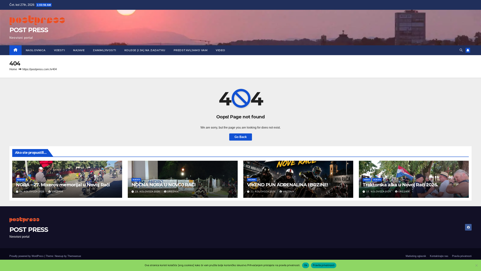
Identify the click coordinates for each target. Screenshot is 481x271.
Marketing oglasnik (416, 256)
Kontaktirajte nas (439, 256)
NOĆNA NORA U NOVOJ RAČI (163, 184)
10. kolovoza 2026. (379, 191)
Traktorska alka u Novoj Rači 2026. (400, 184)
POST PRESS (28, 30)
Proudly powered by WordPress (26, 256)
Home (13, 69)
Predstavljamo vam (191, 50)
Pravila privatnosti (462, 256)
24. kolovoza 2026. (33, 191)
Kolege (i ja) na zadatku (144, 50)
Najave (79, 50)
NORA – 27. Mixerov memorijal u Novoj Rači (63, 184)
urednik (57, 191)
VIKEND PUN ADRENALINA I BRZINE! (287, 184)
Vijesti (59, 50)
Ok (305, 265)
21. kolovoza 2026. (264, 191)
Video (220, 50)
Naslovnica (36, 50)
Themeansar (74, 256)
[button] (461, 50)
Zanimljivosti (104, 50)
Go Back (240, 137)
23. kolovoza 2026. (148, 191)
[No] (476, 265)
